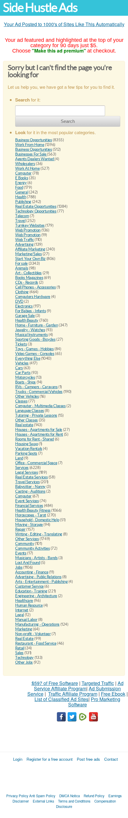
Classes (21, 401)
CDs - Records (26, 282)
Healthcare (24, 600)
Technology (24, 657)
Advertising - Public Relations (38, 577)
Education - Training (31, 591)
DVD (19, 301)
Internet (21, 610)
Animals (21, 268)
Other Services (27, 539)
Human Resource (29, 605)
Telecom (22, 216)
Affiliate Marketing (30, 249)
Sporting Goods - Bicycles (35, 339)
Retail (19, 648)
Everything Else (27, 358)
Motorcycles (25, 377)
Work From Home (29, 144)
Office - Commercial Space (36, 463)
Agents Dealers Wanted (34, 159)
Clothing (22, 292)
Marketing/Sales (28, 254)
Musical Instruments (31, 334)
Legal (19, 615)
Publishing (23, 201)
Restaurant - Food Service (35, 643)
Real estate (24, 425)
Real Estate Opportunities (35, 206)
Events (20, 553)
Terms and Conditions (74, 801)
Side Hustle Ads (40, 7)
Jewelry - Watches (30, 330)
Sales (19, 653)
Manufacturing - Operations (37, 624)
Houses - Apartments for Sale (38, 429)
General (21, 192)
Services (22, 467)
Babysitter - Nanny (30, 486)
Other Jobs (24, 662)
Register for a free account (49, 759)
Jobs (18, 567)
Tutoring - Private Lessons (36, 415)
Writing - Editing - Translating (38, 534)
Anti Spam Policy (42, 795)
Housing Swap (26, 444)
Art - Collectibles (28, 273)
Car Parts (23, 372)
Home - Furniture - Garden (36, 325)
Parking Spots (26, 453)
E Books (21, 178)
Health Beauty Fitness (33, 510)
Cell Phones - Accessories (35, 287)
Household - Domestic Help (37, 520)
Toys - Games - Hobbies (34, 349)
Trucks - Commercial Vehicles (39, 391)
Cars (19, 368)
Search (68, 121)
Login (17, 759)
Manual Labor (26, 619)
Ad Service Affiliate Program (79, 686)
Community (24, 543)
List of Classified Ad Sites (61, 699)
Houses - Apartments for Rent (39, 434)
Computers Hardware (32, 296)
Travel (20, 220)
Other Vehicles (27, 396)
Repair (20, 529)
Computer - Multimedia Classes (40, 406)
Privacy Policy (17, 795)
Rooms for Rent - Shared (34, 439)
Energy (21, 182)
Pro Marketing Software (94, 702)
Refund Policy (94, 795)
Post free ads (88, 759)
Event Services (27, 501)
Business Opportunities (33, 140)
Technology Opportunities (36, 211)
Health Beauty (26, 320)
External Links (43, 801)
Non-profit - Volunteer (33, 634)
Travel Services (27, 482)
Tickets (21, 344)
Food (19, 187)
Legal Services (26, 472)
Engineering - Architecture (36, 596)
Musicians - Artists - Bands (36, 558)
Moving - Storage (29, 524)
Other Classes (26, 420)
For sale (21, 263)
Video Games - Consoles (34, 353)
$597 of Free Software (55, 683)
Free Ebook (113, 693)
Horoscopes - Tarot (30, 515)
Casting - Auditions (30, 491)
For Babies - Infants (30, 311)
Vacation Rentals (28, 448)
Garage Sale (25, 315)
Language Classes (29, 410)
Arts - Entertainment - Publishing (41, 581)
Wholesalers (25, 163)
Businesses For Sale (31, 154)
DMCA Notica (69, 795)
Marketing (23, 629)
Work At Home (27, 168)
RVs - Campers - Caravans (36, 387)
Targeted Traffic (98, 683)
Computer (23, 173)
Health (20, 197)
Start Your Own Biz (30, 258)
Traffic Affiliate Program (72, 693)
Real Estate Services (31, 477)
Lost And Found (27, 562)
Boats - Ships (25, 382)
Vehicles (22, 363)
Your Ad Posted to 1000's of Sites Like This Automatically (64, 24)
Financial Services (29, 505)
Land (19, 458)
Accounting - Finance (31, 572)
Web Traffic (24, 239)
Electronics (24, 306)
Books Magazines (29, 277)
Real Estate (24, 638)
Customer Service (29, 586)
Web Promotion (27, 230)
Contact (111, 759)
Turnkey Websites (30, 225)
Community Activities (32, 548)
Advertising (24, 244)
